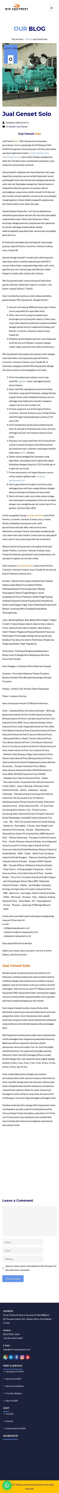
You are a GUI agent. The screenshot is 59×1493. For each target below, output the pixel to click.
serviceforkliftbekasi (35, 1155)
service (17, 157)
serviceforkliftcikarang (15, 1163)
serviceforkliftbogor (41, 1159)
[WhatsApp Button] (6, 1485)
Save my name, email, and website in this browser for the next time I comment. (31, 1268)
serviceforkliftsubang (39, 1167)
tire (47, 153)
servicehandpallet (12, 1187)
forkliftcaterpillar (12, 1179)
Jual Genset (22, 126)
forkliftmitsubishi (45, 1175)
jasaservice (9, 1151)
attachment (8, 157)
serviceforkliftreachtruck (39, 1183)
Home (28, 39)
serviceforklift (26, 1147)
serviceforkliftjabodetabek (16, 1159)
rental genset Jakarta (20, 1143)
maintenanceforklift (13, 1155)
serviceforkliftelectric (14, 1183)
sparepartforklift (12, 1175)
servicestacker (30, 1187)
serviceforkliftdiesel (32, 1179)
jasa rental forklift (40, 1143)
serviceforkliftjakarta (14, 1171)
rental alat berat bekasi (27, 1139)
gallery (23, 452)
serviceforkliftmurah (26, 1151)
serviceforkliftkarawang (39, 1163)
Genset (12, 126)
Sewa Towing (8, 1139)
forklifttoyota (28, 1175)
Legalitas (22, 381)
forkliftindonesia (42, 1147)
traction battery (36, 153)
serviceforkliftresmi (35, 1171)
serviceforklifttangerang (15, 1167)
